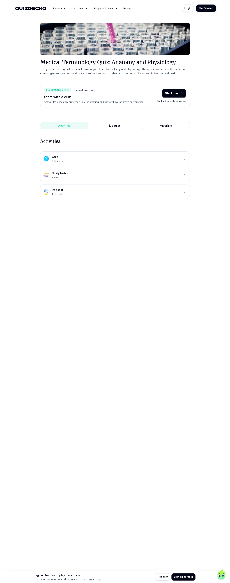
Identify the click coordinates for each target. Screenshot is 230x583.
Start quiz (171, 93)
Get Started (206, 8)
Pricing (127, 8)
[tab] (64, 125)
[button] (115, 158)
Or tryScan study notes (171, 100)
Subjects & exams (103, 8)
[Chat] (221, 574)
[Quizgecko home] (30, 8)
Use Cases (78, 8)
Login (187, 8)
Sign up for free (183, 576)
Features (58, 8)
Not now (162, 576)
